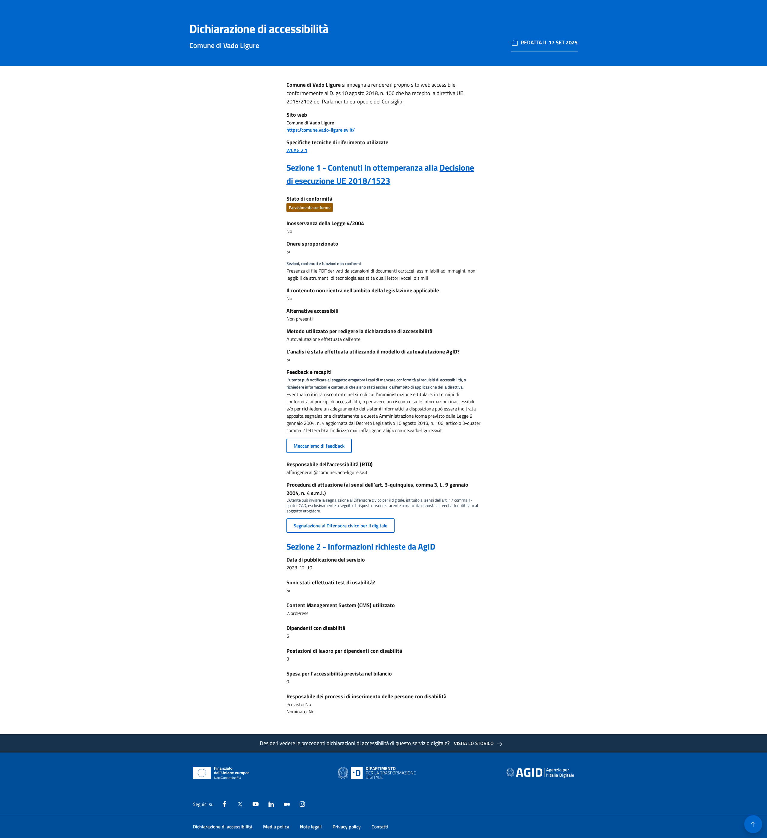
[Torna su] (753, 824)
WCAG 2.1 (296, 150)
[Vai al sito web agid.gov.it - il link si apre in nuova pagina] (540, 773)
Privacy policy (347, 826)
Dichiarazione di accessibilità (222, 826)
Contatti (380, 826)
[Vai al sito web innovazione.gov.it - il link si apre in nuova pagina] (378, 773)
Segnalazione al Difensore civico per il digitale (340, 525)
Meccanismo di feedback (319, 445)
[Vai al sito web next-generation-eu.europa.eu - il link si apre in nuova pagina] (221, 773)
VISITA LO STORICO (474, 743)
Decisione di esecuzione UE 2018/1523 (380, 174)
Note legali (311, 826)
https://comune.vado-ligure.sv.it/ (320, 129)
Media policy (276, 826)
